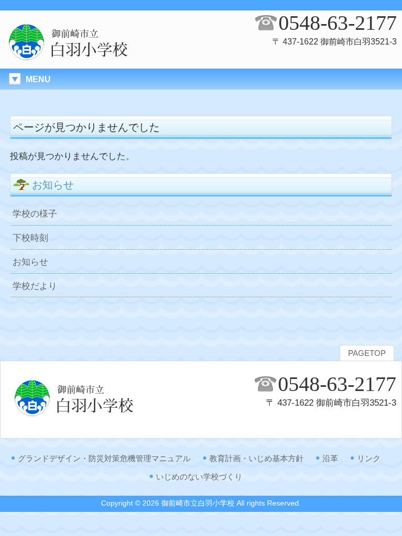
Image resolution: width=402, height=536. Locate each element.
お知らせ (30, 261)
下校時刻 (30, 237)
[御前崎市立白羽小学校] (89, 58)
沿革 (330, 458)
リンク (369, 458)
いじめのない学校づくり (199, 476)
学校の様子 (35, 213)
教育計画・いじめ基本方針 (256, 458)
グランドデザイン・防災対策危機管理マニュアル (104, 458)
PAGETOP (367, 353)
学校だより (35, 286)
